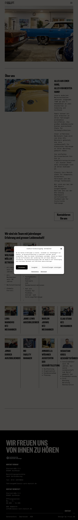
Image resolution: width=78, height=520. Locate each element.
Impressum (44, 271)
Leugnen (34, 267)
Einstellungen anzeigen (51, 267)
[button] (61, 249)
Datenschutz (35, 271)
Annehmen (21, 267)
